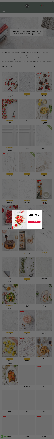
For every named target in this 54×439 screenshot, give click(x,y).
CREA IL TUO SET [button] (34, 221)
